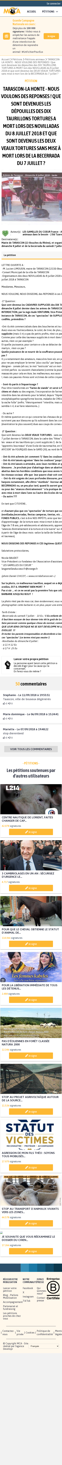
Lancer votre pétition (10, 1320)
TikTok (26, 1331)
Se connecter (53, 3)
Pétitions (17, 59)
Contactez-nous (8, 1363)
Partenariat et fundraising (10, 1338)
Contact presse (41, 1330)
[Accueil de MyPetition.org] (12, 11)
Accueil (31, 11)
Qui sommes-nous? (42, 1322)
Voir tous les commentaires (31, 751)
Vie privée (20, 1363)
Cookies (30, 1363)
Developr (8, 1379)
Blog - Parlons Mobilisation (10, 1327)
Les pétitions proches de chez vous (12, 1347)
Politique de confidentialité (45, 1363)
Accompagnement (13, 1332)
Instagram (28, 1327)
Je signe (51, 36)
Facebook (28, 1319)
